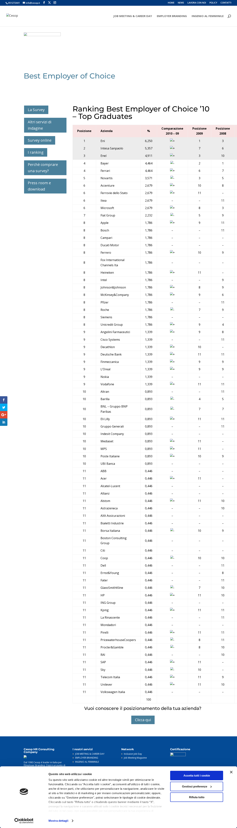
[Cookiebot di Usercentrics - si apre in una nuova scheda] (24, 821)
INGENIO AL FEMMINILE (208, 16)
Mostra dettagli (58, 820)
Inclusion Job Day (133, 753)
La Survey (36, 109)
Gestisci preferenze (194, 786)
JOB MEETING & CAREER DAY (132, 16)
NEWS (181, 3)
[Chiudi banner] (231, 772)
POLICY (213, 3)
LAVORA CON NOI (196, 3)
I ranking (36, 152)
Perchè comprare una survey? (43, 167)
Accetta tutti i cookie (196, 775)
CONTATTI (226, 3)
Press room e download (39, 186)
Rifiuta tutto (196, 797)
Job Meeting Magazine (135, 757)
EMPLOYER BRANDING (172, 16)
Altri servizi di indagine (39, 125)
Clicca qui (143, 719)
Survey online (39, 140)
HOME (171, 3)
